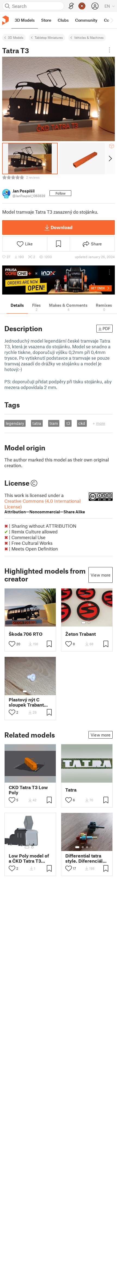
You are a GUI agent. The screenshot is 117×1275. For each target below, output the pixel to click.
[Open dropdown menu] (109, 50)
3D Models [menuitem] (25, 20)
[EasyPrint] (71, 6)
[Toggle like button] (12, 644)
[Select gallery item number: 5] (95, 847)
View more (100, 574)
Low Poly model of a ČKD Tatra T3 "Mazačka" (29, 858)
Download (61, 227)
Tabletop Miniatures (49, 37)
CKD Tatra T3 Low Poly (28, 790)
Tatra (70, 789)
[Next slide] (110, 158)
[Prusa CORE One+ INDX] (58, 280)
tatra (36, 423)
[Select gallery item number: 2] (89, 623)
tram (54, 423)
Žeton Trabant (80, 634)
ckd (81, 423)
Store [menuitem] (46, 20)
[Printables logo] (5, 20)
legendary (15, 423)
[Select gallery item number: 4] (91, 847)
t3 (68, 423)
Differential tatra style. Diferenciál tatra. (84, 858)
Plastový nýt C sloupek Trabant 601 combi (26, 702)
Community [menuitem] (86, 20)
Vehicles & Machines (89, 37)
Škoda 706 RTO (25, 634)
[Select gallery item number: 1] (83, 623)
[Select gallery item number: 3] (34, 691)
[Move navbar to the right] (111, 20)
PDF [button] (106, 328)
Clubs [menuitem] (63, 20)
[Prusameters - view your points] (81, 6)
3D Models (15, 37)
